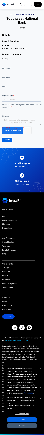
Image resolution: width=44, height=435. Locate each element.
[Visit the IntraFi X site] (22, 327)
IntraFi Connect (9, 250)
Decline (22, 426)
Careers (8, 316)
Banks (5, 216)
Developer (6, 309)
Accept (22, 420)
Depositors (7, 228)
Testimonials (7, 287)
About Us (6, 297)
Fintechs (6, 224)
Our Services (7, 210)
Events (5, 276)
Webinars (6, 246)
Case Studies (8, 242)
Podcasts (6, 280)
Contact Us (7, 305)
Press (4, 301)
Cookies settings (22, 414)
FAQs (4, 254)
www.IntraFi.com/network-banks (16, 341)
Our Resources (8, 238)
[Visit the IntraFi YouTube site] (29, 327)
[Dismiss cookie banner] (36, 364)
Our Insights (7, 264)
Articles (5, 268)
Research (6, 272)
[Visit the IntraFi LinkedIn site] (14, 327)
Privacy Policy (28, 393)
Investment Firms (9, 220)
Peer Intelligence (9, 283)
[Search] (20, 4)
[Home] (8, 4)
